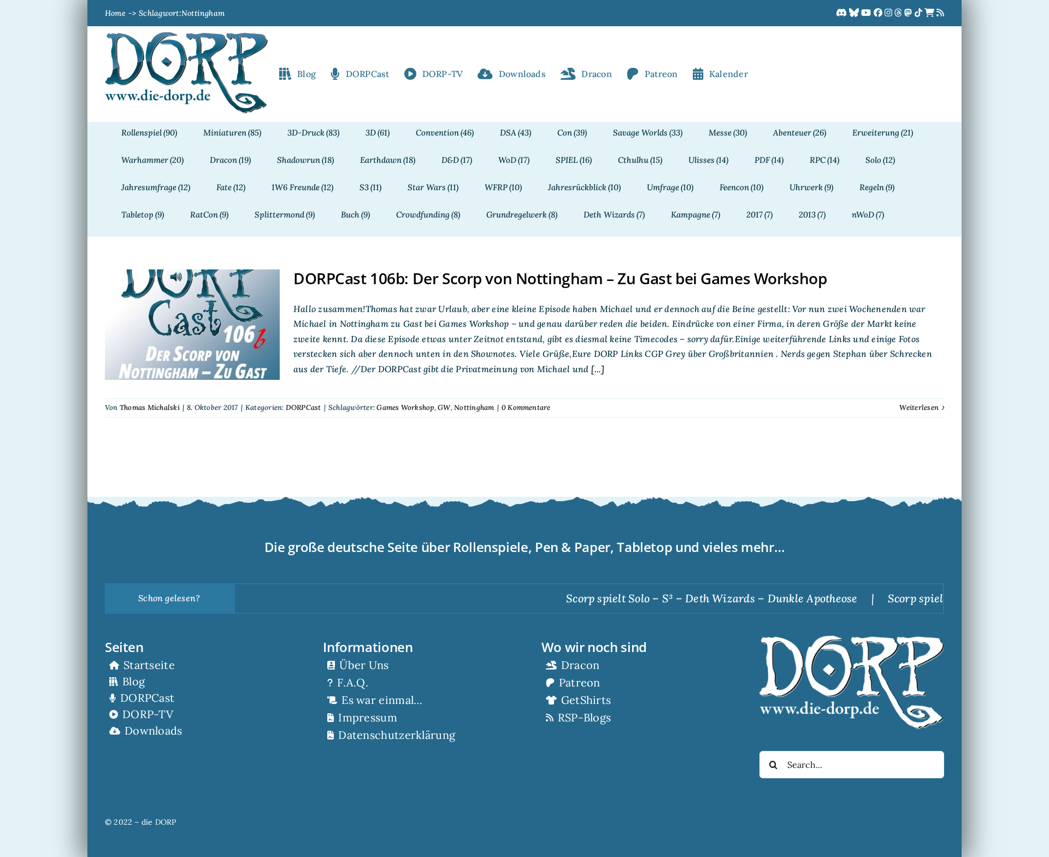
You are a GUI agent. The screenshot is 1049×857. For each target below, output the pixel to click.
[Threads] (899, 13)
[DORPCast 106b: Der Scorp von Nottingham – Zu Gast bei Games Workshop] (192, 324)
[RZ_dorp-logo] (186, 36)
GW (444, 407)
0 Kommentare (526, 407)
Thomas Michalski (150, 407)
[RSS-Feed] (940, 13)
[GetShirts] (930, 13)
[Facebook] (879, 13)
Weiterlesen (919, 407)
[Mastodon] (909, 13)
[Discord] (842, 13)
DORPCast (303, 407)
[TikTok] (919, 13)
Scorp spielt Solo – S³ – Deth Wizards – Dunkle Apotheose (680, 598)
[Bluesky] (855, 13)
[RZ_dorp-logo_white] (851, 640)
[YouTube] (867, 13)
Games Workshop (405, 407)
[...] (596, 368)
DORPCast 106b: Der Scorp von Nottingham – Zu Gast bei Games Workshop (560, 278)
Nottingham (474, 407)
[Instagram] (889, 13)
